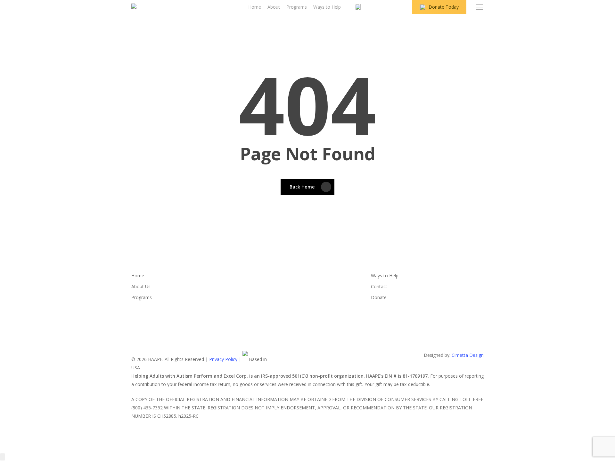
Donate (379, 297)
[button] (480, 7)
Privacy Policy (223, 359)
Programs (141, 297)
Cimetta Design (468, 355)
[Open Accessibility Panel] (2, 457)
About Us (141, 286)
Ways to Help (384, 275)
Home (137, 275)
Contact (379, 286)
